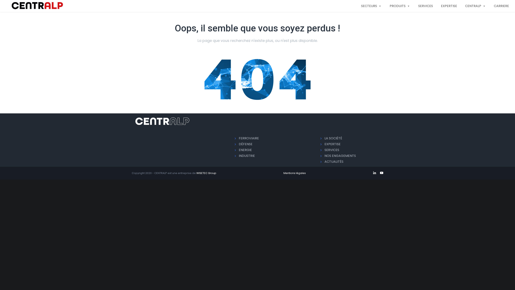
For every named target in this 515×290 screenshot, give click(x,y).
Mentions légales (294, 173)
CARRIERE (501, 6)
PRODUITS (398, 6)
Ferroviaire (249, 138)
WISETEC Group (206, 173)
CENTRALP (473, 6)
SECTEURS (369, 6)
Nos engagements (340, 155)
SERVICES (425, 6)
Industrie (247, 155)
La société (333, 138)
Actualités (333, 161)
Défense (245, 144)
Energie (245, 150)
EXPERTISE (449, 6)
